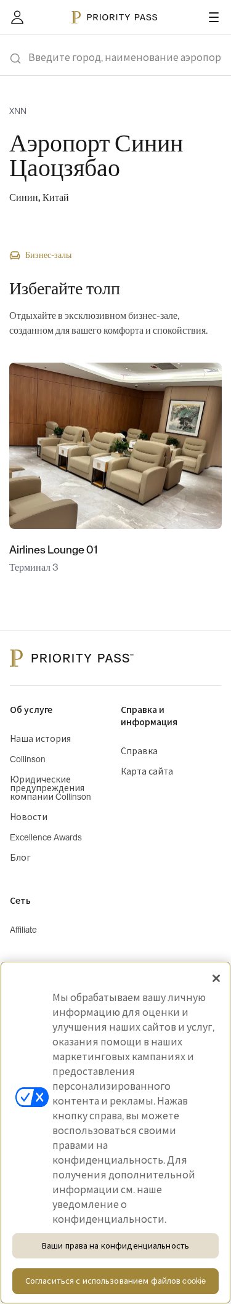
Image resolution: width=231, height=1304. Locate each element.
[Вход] (17, 17)
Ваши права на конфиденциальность (115, 1246)
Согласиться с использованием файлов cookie (115, 1281)
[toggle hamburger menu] (213, 17)
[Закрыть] (216, 978)
